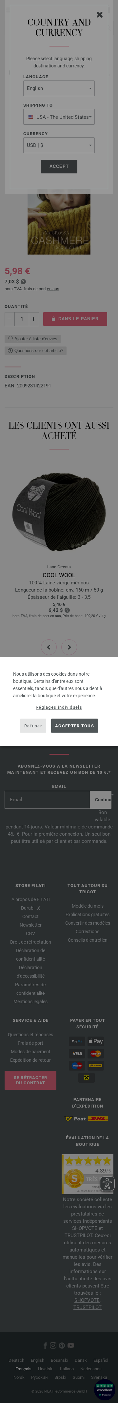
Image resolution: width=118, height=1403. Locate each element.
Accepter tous (74, 725)
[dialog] (59, 701)
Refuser (33, 725)
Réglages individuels (59, 707)
